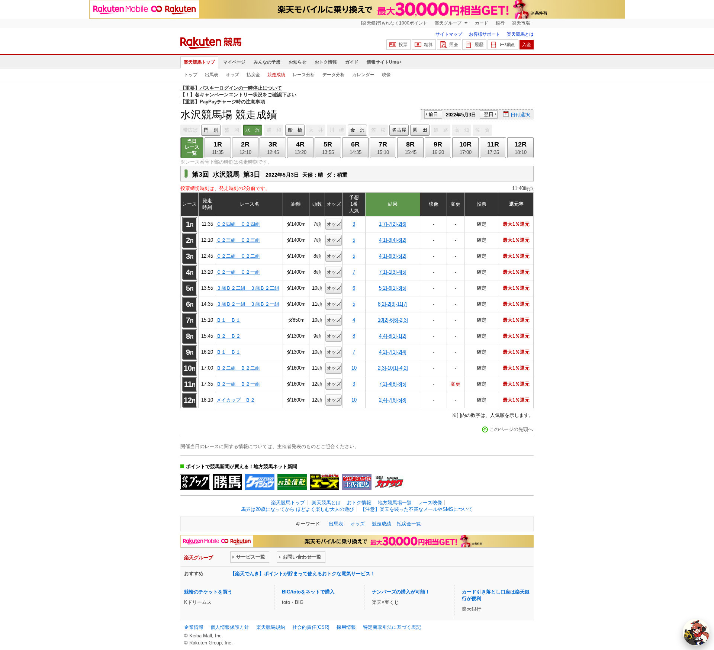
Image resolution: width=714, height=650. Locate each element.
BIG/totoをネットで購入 (308, 592)
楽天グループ (449, 23)
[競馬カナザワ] (389, 482)
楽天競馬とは (520, 34)
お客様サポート (484, 34)
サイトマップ (448, 34)
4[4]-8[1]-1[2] (392, 336)
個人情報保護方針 (229, 627)
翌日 (488, 114)
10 (354, 368)
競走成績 (276, 74)
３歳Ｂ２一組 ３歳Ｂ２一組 (247, 304)
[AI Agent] (696, 632)
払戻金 (253, 74)
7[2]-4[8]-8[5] (392, 384)
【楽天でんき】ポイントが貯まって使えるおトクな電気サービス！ (302, 573)
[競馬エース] (324, 482)
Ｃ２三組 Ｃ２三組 (238, 240)
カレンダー (363, 74)
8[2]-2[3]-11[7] (393, 304)
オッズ (232, 74)
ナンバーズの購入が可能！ (401, 592)
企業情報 (193, 627)
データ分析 (333, 74)
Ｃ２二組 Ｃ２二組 (238, 256)
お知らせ (297, 62)
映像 (386, 74)
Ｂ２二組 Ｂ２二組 (238, 368)
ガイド (351, 62)
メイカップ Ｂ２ (235, 400)
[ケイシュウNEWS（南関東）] (259, 482)
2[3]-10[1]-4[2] (393, 368)
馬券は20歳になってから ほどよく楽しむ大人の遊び (297, 509)
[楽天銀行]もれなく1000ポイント (394, 23)
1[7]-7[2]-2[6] (392, 224)
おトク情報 (326, 62)
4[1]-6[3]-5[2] (392, 256)
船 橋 (295, 130)
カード (481, 23)
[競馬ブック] (195, 482)
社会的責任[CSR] (310, 627)
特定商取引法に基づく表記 (392, 627)
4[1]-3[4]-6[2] (392, 240)
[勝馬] (227, 482)
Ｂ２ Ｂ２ (228, 336)
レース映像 (430, 502)
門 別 (211, 130)
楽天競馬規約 (270, 627)
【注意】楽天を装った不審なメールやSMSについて (416, 509)
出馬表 (211, 74)
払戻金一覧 (409, 524)
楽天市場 (521, 23)
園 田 (420, 130)
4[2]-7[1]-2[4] (392, 352)
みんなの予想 (267, 62)
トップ (190, 74)
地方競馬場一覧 (395, 502)
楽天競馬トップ (199, 62)
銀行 (500, 23)
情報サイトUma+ (384, 62)
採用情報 (346, 627)
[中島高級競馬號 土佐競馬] (357, 482)
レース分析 (304, 74)
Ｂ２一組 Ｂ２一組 (238, 384)
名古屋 (399, 130)
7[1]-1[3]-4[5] (392, 272)
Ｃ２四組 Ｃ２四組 (238, 224)
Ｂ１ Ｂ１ (228, 320)
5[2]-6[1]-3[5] (392, 288)
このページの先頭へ (511, 429)
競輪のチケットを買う (208, 592)
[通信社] (292, 482)
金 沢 (357, 130)
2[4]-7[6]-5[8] (392, 400)
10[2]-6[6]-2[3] (393, 320)
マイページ (234, 62)
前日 (433, 114)
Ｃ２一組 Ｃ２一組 (238, 272)
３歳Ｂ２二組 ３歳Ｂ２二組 (247, 288)
